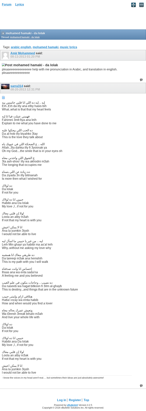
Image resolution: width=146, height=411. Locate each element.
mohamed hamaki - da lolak (25, 37)
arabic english (21, 47)
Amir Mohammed (22, 53)
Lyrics (19, 4)
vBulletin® (72, 405)
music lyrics (68, 47)
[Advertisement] (30, 19)
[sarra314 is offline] (5, 88)
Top (86, 400)
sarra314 (16, 86)
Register (75, 400)
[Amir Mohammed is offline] (5, 55)
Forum (6, 4)
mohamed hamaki (45, 47)
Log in (61, 400)
